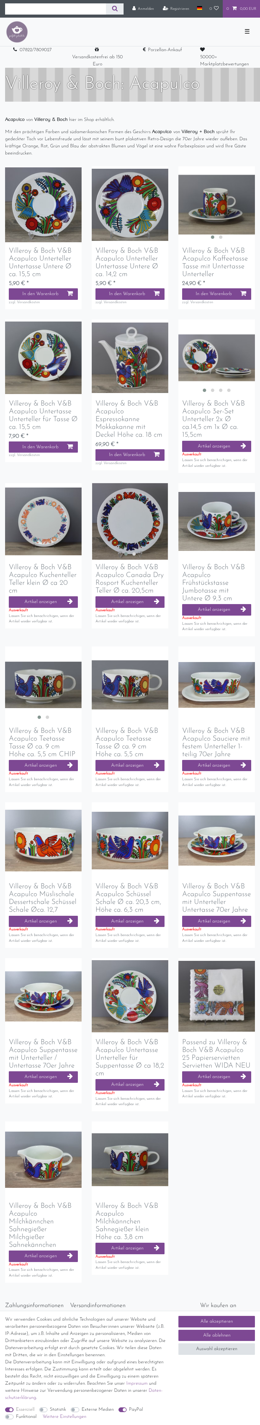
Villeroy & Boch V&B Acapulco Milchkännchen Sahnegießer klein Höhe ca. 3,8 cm (126, 1221)
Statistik (58, 1409)
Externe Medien (98, 1409)
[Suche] (114, 9)
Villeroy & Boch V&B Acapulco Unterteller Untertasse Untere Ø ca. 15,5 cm (40, 262)
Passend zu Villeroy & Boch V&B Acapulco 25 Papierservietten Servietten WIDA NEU (216, 1054)
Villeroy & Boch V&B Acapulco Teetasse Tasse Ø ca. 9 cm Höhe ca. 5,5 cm (126, 742)
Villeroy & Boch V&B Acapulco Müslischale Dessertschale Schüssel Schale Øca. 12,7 (43, 898)
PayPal (136, 1409)
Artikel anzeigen (214, 446)
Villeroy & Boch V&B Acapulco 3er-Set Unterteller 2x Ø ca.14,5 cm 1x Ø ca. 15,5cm (213, 419)
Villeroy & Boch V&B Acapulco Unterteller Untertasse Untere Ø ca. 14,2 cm (126, 262)
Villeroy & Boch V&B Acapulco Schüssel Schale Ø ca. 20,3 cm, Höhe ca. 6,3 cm (128, 898)
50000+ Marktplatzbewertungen (224, 61)
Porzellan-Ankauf (165, 50)
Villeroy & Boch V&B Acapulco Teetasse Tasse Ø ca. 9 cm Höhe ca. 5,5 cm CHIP (42, 742)
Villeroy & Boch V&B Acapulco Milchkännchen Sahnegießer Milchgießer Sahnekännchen (40, 1225)
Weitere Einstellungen (64, 1416)
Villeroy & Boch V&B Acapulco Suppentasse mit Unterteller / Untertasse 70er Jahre (43, 1054)
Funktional (26, 1416)
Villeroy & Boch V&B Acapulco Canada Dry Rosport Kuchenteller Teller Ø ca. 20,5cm (129, 579)
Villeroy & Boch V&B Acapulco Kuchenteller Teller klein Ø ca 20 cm (43, 579)
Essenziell (25, 1409)
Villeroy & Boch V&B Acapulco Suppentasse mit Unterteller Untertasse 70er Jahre (216, 898)
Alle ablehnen (217, 1335)
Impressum (137, 1383)
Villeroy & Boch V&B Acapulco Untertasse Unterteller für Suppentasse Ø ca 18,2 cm (129, 1058)
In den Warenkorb (40, 293)
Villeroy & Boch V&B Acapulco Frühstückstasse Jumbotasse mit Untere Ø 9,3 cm (213, 583)
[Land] (199, 8)
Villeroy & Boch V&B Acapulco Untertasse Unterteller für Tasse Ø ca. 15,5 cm (43, 415)
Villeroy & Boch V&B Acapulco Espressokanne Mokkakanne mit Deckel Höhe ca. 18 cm (128, 419)
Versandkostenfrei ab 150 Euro (97, 61)
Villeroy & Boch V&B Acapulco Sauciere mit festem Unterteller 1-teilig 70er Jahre (216, 742)
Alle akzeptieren (216, 1321)
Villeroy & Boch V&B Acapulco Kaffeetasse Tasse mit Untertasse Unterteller (215, 262)
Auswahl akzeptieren (216, 1348)
